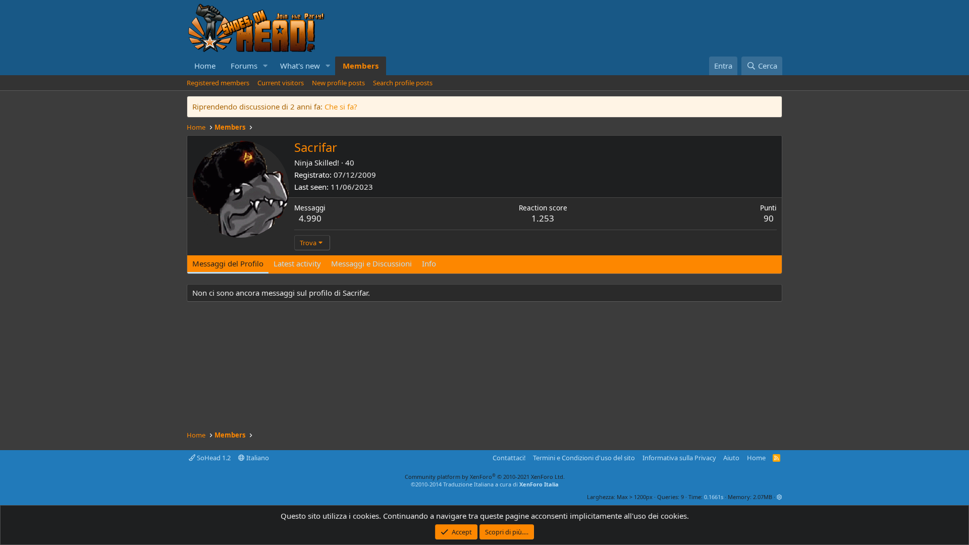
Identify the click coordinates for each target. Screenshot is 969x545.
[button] (265, 66)
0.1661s (713, 497)
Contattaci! (509, 457)
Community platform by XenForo (485, 476)
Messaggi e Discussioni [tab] (371, 263)
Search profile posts (403, 82)
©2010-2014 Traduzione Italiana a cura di (485, 484)
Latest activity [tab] (297, 263)
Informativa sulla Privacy (679, 457)
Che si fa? (341, 106)
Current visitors (280, 82)
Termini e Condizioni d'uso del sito (584, 457)
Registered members (218, 82)
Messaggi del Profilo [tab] (227, 263)
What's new (300, 66)
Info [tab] (429, 263)
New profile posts (338, 82)
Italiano (257, 457)
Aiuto (731, 457)
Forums (244, 66)
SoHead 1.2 (213, 457)
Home (205, 66)
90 (769, 218)
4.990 (310, 218)
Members (361, 66)
